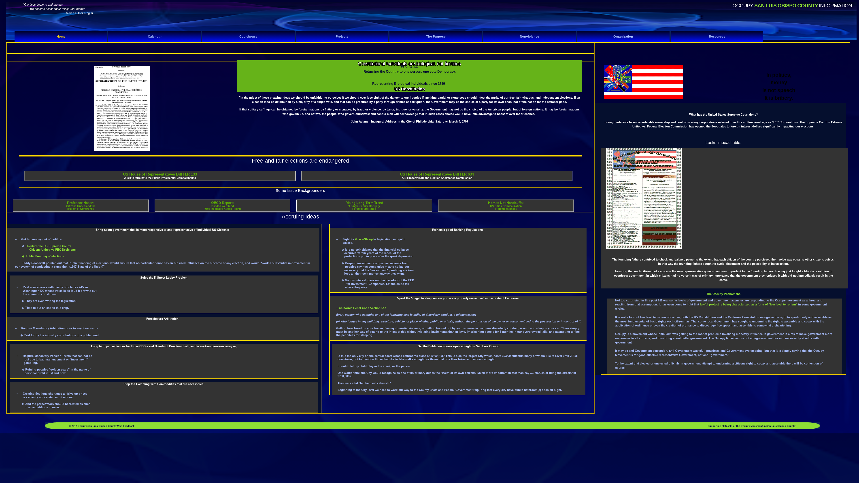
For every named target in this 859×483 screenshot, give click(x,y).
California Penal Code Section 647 (362, 308)
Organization (623, 36)
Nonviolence (529, 36)
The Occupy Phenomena (723, 294)
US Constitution (409, 89)
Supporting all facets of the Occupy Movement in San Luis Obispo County (751, 426)
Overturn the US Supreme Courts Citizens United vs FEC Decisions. (46, 247)
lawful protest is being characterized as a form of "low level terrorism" (748, 304)
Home (61, 36)
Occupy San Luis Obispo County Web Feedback (105, 426)
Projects (342, 36)
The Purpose (436, 36)
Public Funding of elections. (45, 256)
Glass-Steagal (364, 239)
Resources (717, 36)
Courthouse (248, 36)
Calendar (155, 36)
